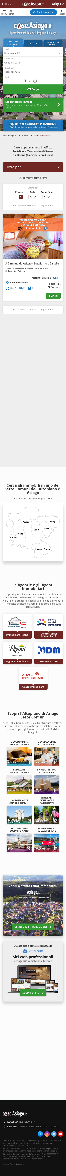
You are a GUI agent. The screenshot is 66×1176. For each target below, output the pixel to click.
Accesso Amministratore (13, 1164)
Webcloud (13, 1158)
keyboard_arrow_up (17, 197)
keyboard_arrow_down (21, 197)
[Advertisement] (33, 352)
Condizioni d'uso (35, 1158)
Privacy (23, 1158)
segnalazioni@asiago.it (47, 1150)
